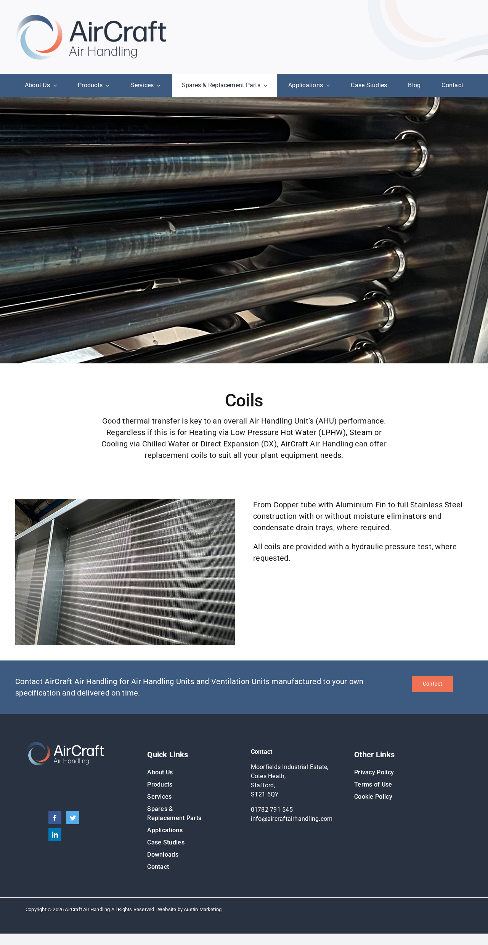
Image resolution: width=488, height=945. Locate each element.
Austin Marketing (203, 909)
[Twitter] (72, 817)
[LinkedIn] (54, 834)
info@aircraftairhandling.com (292, 818)
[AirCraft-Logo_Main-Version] (91, 17)
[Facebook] (54, 817)
